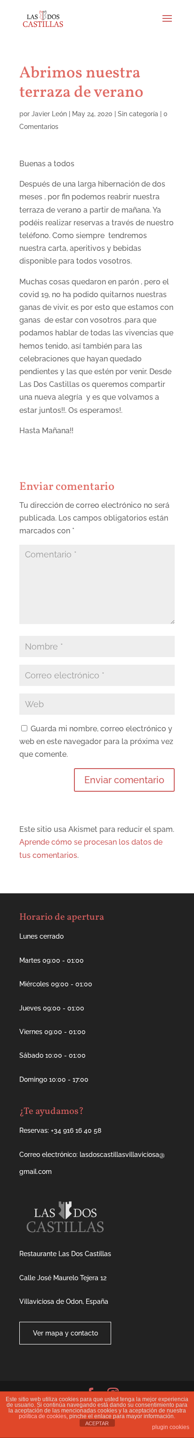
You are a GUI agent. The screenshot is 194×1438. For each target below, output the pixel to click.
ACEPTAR (97, 1423)
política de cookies (42, 1416)
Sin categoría (138, 114)
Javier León (49, 114)
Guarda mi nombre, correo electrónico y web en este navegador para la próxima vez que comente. (96, 741)
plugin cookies (170, 1427)
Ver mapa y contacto (65, 1333)
